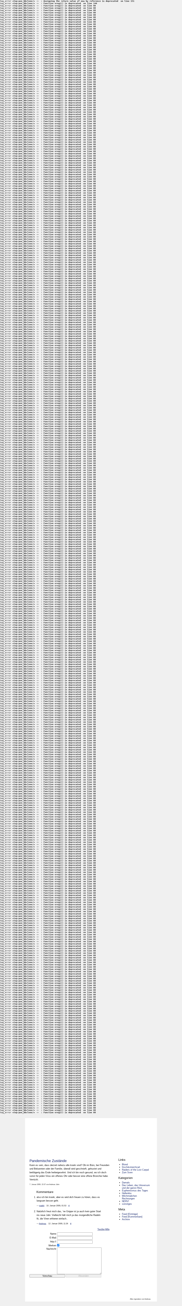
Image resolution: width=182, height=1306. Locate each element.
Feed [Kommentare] (132, 1216)
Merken (52, 1245)
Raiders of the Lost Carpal (135, 1169)
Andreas (42, 1223)
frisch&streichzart (131, 1167)
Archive (126, 1219)
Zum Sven (127, 1172)
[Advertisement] (71, 1283)
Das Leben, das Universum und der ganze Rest (136, 1186)
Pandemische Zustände (48, 1161)
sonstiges (127, 1204)
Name (53, 1233)
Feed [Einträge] (130, 1214)
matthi (41, 1206)
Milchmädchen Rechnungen (129, 1197)
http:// (53, 1241)
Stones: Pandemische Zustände (90, 1136)
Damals (126, 1182)
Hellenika (126, 1193)
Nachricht (51, 1249)
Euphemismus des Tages (135, 1190)
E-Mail (53, 1237)
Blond (125, 1164)
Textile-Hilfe (103, 1229)
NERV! (125, 1201)
